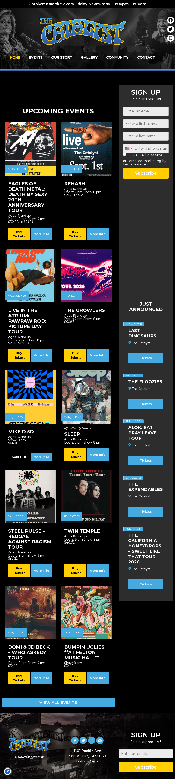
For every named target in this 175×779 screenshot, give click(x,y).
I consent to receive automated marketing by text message (144, 159)
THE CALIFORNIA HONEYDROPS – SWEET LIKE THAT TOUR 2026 (144, 549)
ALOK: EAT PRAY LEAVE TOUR (142, 433)
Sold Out (19, 457)
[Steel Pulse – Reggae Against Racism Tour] (30, 496)
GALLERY (89, 57)
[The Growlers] (86, 275)
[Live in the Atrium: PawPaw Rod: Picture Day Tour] (30, 275)
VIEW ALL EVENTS (58, 702)
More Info (41, 234)
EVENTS (36, 57)
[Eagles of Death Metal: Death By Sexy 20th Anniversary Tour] (30, 149)
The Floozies (145, 381)
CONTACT (146, 57)
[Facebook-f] (75, 740)
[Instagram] (170, 38)
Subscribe (146, 173)
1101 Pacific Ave (87, 751)
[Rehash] (86, 149)
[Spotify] (100, 740)
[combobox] (128, 148)
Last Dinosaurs (142, 333)
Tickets (146, 358)
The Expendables (145, 486)
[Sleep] (86, 397)
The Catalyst (141, 342)
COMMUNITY (117, 57)
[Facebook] (170, 20)
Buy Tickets (19, 234)
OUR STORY (61, 57)
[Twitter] (170, 29)
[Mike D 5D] (30, 397)
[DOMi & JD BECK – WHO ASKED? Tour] (30, 612)
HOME (15, 57)
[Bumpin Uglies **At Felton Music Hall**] (86, 612)
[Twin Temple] (86, 496)
